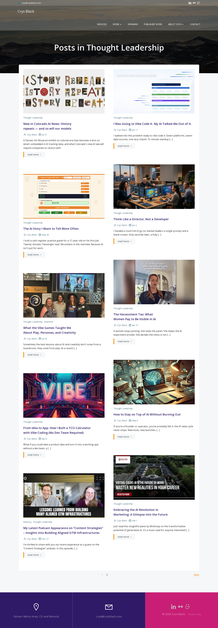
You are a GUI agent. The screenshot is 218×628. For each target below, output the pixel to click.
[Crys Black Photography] (198, 2)
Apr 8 (44, 438)
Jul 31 (44, 134)
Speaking (133, 24)
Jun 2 (134, 225)
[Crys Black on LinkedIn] (190, 2)
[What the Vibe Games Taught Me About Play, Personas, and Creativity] (64, 295)
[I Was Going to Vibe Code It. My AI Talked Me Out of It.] (154, 91)
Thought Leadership (33, 117)
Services (102, 24)
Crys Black (32, 134)
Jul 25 (44, 338)
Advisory (27, 521)
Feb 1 (134, 520)
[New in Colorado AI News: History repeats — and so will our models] (64, 91)
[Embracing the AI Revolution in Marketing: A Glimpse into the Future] (154, 477)
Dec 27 (45, 538)
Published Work (153, 24)
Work (116, 24)
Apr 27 (135, 325)
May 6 (135, 420)
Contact (195, 24)
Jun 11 (135, 129)
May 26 (45, 234)
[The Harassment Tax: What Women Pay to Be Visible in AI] (154, 281)
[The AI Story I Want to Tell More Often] (64, 196)
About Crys (175, 24)
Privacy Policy (194, 614)
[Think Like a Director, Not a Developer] (154, 186)
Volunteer (48, 321)
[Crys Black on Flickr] (194, 2)
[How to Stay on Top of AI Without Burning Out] (154, 381)
